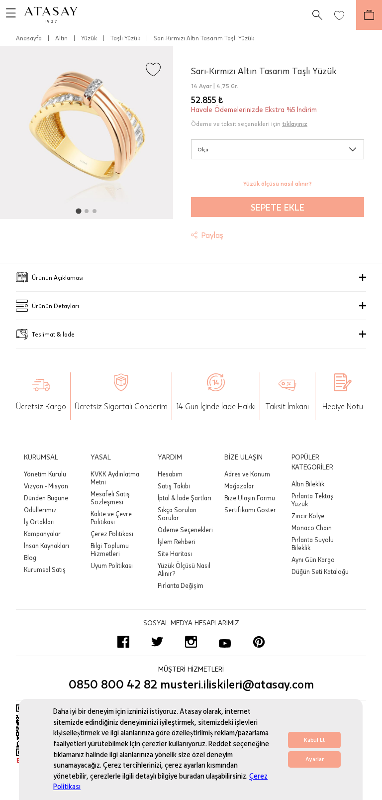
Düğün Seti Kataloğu (320, 571)
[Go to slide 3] (94, 211)
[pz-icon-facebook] (123, 642)
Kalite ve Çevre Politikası (111, 518)
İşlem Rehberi (176, 542)
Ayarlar (314, 759)
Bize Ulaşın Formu (249, 498)
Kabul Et (314, 740)
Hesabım (170, 474)
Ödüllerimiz (40, 510)
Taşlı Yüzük (125, 37)
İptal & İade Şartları (184, 498)
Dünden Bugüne (46, 498)
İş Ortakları (39, 522)
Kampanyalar (42, 534)
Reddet (219, 744)
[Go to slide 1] (78, 211)
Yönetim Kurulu (45, 474)
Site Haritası (175, 554)
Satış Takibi (174, 486)
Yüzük (89, 37)
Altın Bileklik (307, 484)
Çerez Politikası (112, 534)
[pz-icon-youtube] (225, 642)
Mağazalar (239, 486)
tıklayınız (294, 123)
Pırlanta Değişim (180, 585)
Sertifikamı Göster (250, 510)
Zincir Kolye (307, 516)
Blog (30, 558)
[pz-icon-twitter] (157, 642)
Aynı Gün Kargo (313, 560)
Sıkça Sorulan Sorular (177, 514)
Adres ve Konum (247, 474)
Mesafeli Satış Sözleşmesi (110, 498)
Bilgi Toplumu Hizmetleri (110, 550)
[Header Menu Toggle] (8, 15)
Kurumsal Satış (45, 569)
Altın (61, 37)
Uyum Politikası (112, 566)
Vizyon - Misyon (46, 486)
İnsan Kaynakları (46, 546)
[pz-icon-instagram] (191, 642)
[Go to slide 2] (87, 211)
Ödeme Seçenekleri (185, 530)
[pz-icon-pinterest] (259, 642)
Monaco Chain (311, 528)
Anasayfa (29, 37)
